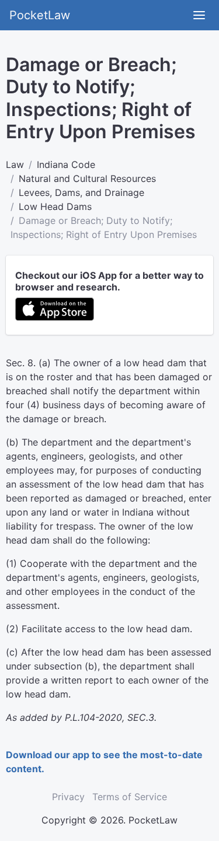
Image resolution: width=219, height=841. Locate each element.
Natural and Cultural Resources (87, 178)
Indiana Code (66, 164)
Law (15, 164)
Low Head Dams (55, 206)
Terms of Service (129, 797)
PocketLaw (39, 15)
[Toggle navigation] (199, 15)
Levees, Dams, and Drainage (81, 192)
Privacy (68, 797)
